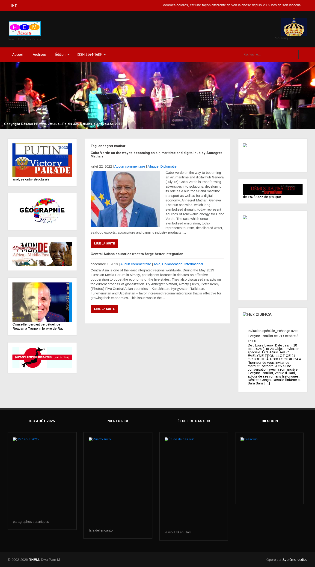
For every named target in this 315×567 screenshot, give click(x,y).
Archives (39, 54)
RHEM (34, 559)
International (193, 264)
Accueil (17, 54)
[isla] (118, 483)
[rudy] (42, 302)
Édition (60, 54)
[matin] (273, 155)
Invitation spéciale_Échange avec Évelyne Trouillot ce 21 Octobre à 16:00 (273, 336)
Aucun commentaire (129, 166)
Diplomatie (168, 166)
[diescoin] (270, 457)
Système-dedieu (294, 559)
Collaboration (172, 264)
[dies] (42, 357)
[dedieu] (273, 189)
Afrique (153, 166)
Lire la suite (104, 243)
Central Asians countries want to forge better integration (137, 254)
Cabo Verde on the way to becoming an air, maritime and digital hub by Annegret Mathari (156, 154)
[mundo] (42, 254)
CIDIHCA (264, 314)
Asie (157, 264)
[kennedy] (42, 160)
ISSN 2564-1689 (89, 54)
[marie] (194, 483)
